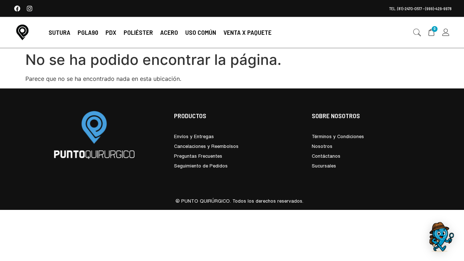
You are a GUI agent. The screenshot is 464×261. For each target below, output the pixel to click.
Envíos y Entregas (194, 136)
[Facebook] (17, 8)
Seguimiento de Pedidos (201, 165)
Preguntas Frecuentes (198, 156)
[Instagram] (29, 8)
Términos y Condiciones (338, 136)
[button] (59, 32)
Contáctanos (326, 156)
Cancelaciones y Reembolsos (206, 146)
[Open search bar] (416, 33)
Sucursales (324, 165)
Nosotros (322, 146)
